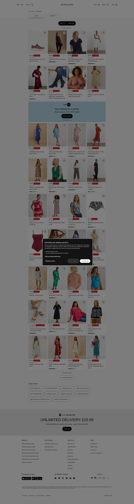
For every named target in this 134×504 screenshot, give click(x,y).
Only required (73, 261)
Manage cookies (50, 261)
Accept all (85, 261)
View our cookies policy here (53, 257)
